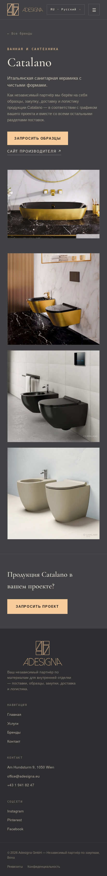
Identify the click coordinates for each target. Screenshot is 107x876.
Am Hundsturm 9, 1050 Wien (30, 767)
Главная (14, 714)
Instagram (15, 811)
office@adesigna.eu (23, 776)
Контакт (13, 741)
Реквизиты (15, 866)
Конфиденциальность (44, 866)
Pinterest (14, 819)
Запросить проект (37, 606)
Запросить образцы (37, 138)
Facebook (15, 828)
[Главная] (25, 10)
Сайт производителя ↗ (34, 151)
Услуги (12, 723)
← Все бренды (19, 33)
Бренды (14, 732)
